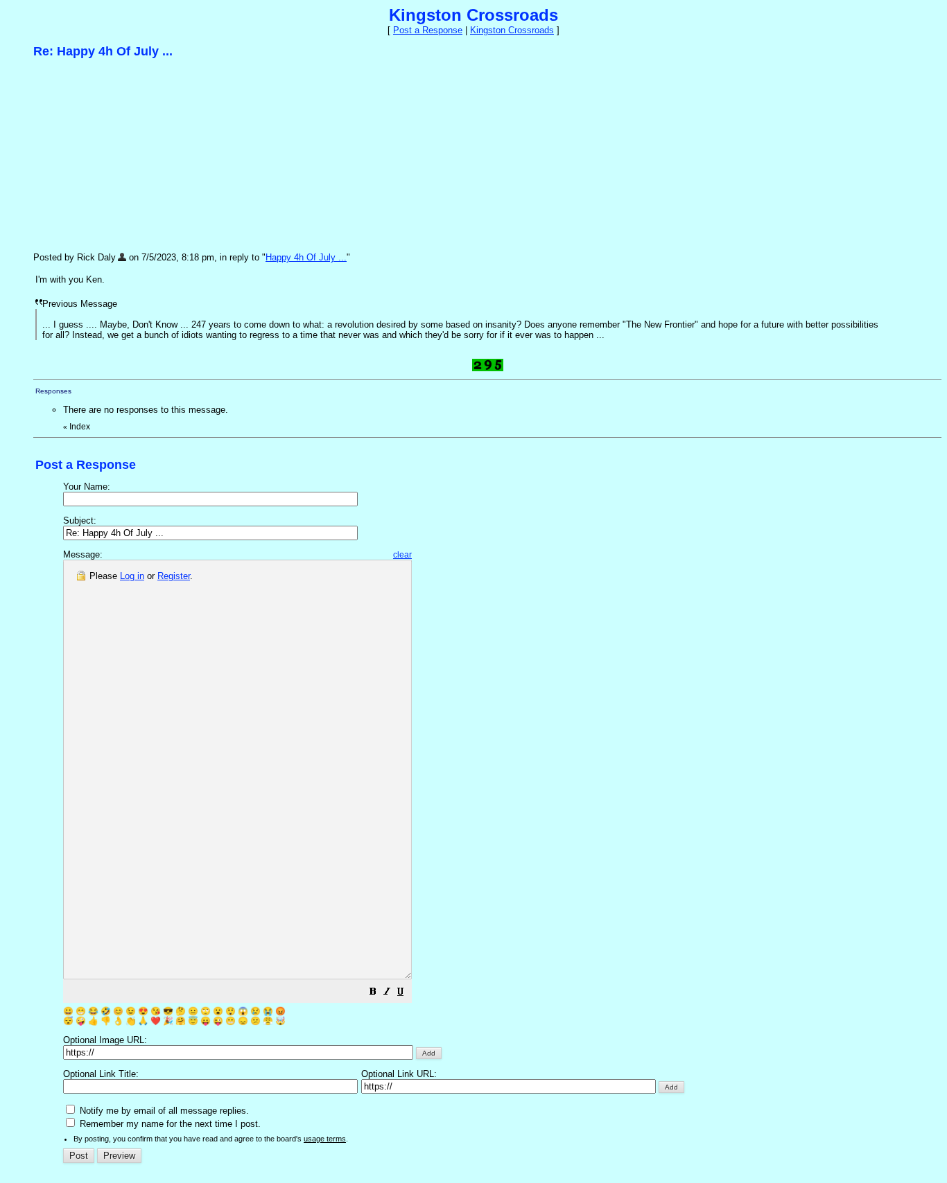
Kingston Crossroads (512, 30)
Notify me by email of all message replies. (163, 1110)
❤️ (155, 1021)
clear (402, 555)
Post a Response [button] (427, 30)
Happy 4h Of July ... (306, 257)
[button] (373, 993)
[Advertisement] (137, 154)
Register (173, 576)
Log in (132, 576)
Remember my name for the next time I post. (169, 1124)
